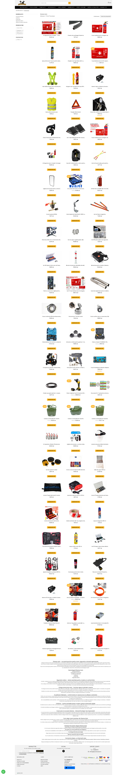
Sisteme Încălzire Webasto (21, 22)
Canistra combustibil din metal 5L (51, 418)
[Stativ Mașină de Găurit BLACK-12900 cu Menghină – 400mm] (76, 206)
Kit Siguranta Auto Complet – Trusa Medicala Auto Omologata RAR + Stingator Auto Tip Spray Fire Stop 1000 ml (51, 35)
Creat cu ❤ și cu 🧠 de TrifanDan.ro (88, 763)
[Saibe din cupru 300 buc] (100, 461)
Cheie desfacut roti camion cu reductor (51, 342)
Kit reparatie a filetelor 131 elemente (51, 444)
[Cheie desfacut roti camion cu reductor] (52, 334)
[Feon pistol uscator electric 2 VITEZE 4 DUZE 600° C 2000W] (76, 359)
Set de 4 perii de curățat (51, 469)
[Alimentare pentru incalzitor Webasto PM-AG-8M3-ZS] (100, 257)
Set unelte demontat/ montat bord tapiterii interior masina (75, 188)
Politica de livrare (81, 739)
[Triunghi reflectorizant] (76, 104)
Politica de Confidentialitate (23, 762)
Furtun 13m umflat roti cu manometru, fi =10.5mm (99, 112)
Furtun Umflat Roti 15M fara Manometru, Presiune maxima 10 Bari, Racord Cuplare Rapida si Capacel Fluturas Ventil (51, 316)
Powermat (19, 33)
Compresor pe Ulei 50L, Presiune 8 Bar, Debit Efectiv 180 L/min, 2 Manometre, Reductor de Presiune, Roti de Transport (51, 367)
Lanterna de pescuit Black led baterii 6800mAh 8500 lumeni (99, 444)
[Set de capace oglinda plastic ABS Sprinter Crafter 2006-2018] (76, 231)
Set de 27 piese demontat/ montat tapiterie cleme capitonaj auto (51, 495)
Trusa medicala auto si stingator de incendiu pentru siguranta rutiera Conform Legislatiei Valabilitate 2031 (99, 35)
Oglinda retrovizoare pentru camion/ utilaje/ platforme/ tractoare (51, 188)
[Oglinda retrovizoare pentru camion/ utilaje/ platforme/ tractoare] (52, 180)
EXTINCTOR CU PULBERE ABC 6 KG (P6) (99, 188)
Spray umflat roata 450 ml (76, 546)
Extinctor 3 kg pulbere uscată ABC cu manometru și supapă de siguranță (75, 623)
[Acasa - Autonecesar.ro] (22, 3)
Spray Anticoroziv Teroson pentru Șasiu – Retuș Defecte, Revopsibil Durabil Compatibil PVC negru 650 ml (51, 61)
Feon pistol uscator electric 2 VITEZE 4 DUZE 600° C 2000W (75, 367)
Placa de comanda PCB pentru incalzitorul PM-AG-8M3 (100, 572)
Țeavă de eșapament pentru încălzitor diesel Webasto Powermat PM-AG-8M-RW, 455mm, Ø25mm (100, 291)
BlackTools (19, 32)
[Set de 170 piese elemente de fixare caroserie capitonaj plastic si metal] (100, 487)
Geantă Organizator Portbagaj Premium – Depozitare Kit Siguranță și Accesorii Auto (51, 648)
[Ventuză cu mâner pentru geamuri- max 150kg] (76, 334)
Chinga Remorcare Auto (76, 672)
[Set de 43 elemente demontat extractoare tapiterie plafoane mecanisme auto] (52, 513)
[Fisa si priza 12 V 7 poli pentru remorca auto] (100, 385)
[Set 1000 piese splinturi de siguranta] (100, 231)
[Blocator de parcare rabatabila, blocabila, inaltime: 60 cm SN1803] (76, 257)
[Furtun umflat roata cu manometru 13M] (100, 308)
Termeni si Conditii (21, 761)
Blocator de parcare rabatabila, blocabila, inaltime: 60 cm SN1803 (75, 265)
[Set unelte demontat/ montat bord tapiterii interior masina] (76, 180)
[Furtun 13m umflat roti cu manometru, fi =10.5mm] (100, 104)
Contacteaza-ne (71, 767)
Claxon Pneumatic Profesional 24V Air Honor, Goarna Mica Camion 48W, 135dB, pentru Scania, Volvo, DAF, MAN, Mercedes (51, 137)
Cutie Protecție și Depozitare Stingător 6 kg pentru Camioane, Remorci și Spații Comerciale (99, 648)
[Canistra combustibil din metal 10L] (76, 410)
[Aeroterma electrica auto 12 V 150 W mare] (76, 487)
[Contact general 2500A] (52, 206)
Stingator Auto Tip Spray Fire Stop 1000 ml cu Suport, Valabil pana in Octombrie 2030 (75, 86)
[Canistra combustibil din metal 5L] (52, 410)
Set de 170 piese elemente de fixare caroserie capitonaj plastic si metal (99, 495)
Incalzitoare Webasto (76, 674)
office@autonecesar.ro (95, 751)
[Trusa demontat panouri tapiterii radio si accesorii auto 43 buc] (52, 538)
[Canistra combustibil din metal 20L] (100, 410)
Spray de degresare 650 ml (100, 521)
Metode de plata (89, 739)
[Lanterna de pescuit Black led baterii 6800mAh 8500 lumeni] (100, 436)
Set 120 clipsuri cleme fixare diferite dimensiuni (100, 546)
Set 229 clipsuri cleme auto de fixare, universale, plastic (51, 265)
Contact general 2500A (51, 214)
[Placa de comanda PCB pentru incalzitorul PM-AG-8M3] (100, 564)
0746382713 (95, 750)
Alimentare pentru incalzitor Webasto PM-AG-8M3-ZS (99, 265)
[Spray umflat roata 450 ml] (76, 538)
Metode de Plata (44, 759)
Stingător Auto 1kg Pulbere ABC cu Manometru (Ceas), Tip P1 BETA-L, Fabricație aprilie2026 (75, 61)
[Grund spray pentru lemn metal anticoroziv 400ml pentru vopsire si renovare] (76, 564)
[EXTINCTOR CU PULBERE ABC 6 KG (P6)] (100, 180)
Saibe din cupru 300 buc (99, 469)
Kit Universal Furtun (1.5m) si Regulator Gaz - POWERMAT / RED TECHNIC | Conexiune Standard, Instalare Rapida (99, 597)
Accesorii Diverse (19, 16)
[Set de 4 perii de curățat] (52, 462)
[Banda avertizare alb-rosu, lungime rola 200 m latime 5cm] (76, 513)
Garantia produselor (104, 739)
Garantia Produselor (45, 762)
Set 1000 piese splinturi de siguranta (99, 239)
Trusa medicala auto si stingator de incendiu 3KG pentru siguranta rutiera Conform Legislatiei (99, 137)
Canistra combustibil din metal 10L (76, 418)
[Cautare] (69, 3)
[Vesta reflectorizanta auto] (52, 104)
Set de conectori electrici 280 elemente (75, 469)
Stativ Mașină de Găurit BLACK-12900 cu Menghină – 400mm (75, 214)
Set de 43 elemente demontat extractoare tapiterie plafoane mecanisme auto (51, 521)
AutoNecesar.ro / (20, 10)
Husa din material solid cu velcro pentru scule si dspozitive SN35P (75, 163)
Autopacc (19, 30)
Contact (75, 740)
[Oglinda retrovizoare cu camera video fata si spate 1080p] (76, 436)
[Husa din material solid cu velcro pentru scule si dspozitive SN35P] (76, 155)
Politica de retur (96, 739)
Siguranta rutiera (19, 20)
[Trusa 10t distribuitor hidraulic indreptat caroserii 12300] (100, 359)
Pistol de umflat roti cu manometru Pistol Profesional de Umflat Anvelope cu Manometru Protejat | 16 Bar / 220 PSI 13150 (51, 240)
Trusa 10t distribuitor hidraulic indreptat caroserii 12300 (100, 367)
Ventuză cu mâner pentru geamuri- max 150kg (75, 342)
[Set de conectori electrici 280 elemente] (76, 461)
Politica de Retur (44, 761)
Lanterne (18, 18)
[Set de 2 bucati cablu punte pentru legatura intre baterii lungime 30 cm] (100, 155)
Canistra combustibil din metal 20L (100, 418)
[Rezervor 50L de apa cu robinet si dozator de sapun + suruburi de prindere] (52, 589)
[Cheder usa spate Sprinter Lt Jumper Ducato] (52, 385)
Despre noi (19, 759)
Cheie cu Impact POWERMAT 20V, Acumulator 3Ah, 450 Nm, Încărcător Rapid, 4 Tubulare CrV (99, 342)
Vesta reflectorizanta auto (51, 112)
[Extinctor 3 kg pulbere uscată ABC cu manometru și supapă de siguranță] (76, 615)
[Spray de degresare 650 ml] (100, 513)
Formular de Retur (44, 764)
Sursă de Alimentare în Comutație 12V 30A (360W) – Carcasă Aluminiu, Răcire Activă (100, 623)
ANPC (42, 766)
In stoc (18, 39)
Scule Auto (18, 19)
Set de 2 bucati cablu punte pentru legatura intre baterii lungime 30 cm (99, 163)
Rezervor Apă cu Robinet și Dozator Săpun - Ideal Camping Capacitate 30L (100, 86)
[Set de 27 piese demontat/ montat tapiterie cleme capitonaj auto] (52, 487)
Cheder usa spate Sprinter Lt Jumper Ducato (51, 393)
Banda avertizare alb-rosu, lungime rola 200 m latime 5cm (76, 521)
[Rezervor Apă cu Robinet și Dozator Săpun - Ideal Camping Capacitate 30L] (100, 78)
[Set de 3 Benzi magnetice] (100, 206)
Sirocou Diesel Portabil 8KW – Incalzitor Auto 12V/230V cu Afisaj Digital (76, 597)
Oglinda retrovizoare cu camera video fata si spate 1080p (75, 444)
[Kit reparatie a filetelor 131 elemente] (52, 436)
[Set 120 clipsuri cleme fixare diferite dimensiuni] (100, 538)
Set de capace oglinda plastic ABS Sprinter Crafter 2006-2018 (75, 240)
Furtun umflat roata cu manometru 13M (99, 316)
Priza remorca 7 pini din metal (76, 316)
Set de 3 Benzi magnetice (100, 214)
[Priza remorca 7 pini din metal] (76, 308)
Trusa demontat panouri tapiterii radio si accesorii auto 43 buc (51, 546)
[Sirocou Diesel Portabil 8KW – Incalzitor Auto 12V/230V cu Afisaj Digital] (76, 589)
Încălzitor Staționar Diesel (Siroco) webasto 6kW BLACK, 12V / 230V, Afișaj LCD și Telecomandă (51, 623)
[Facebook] (63, 751)
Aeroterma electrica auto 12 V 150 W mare (75, 495)
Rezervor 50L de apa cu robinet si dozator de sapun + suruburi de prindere (51, 597)
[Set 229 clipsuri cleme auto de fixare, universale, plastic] (52, 257)
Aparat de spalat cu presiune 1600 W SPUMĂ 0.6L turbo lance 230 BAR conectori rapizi (51, 572)
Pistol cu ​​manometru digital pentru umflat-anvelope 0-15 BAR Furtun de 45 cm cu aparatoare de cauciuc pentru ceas (51, 291)
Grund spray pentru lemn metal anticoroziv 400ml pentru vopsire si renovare (76, 572)
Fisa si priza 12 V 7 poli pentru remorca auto (99, 393)
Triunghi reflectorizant (76, 112)
